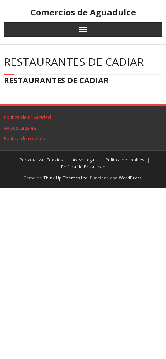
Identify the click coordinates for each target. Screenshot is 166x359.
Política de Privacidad (27, 117)
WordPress (130, 178)
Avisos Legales (20, 128)
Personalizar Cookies (41, 160)
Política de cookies (24, 138)
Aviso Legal (84, 160)
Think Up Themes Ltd (65, 178)
